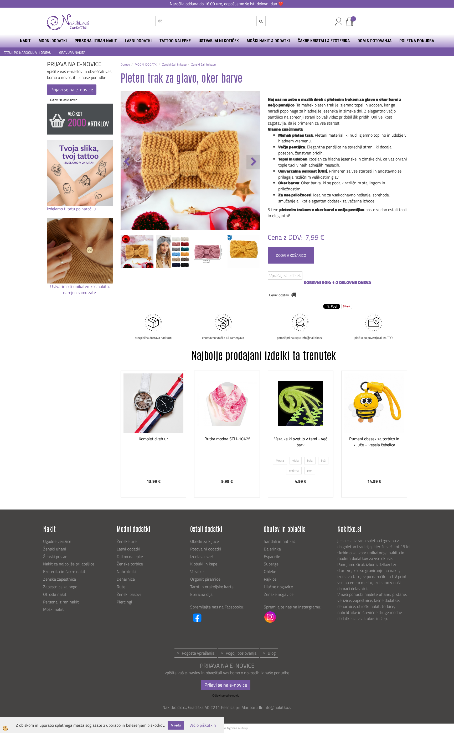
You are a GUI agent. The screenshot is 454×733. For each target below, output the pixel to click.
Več (153, 413)
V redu (176, 725)
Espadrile (272, 556)
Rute (121, 587)
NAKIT (25, 40)
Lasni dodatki (128, 549)
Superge (271, 564)
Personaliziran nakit (61, 602)
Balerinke (272, 549)
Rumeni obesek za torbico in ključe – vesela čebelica (374, 442)
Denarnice (126, 579)
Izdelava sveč (202, 556)
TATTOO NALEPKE (175, 40)
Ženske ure (127, 541)
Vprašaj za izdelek (285, 275)
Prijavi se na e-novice (71, 89)
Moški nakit (54, 609)
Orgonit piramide (205, 579)
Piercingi (124, 602)
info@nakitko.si (278, 707)
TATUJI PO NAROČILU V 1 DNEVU (27, 52)
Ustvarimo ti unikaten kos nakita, (80, 286)
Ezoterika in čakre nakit (64, 571)
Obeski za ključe (204, 541)
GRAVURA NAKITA (72, 52)
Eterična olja (201, 594)
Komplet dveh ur (153, 439)
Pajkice (270, 579)
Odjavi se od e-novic (63, 99)
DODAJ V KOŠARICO (291, 255)
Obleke (270, 571)
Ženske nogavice (278, 594)
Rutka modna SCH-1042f (227, 439)
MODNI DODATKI (53, 40)
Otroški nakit (54, 594)
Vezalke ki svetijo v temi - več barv (300, 442)
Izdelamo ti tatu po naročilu (72, 209)
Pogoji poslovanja (241, 653)
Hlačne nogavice (278, 587)
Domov (125, 64)
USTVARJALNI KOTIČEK (219, 40)
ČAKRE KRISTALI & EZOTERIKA (324, 40)
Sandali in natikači (281, 541)
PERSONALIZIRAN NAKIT (96, 40)
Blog (272, 653)
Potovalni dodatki (205, 549)
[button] (253, 162)
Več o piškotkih (202, 725)
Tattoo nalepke (130, 556)
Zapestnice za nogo (60, 587)
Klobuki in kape (203, 564)
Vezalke (197, 571)
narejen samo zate (80, 292)
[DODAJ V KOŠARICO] (153, 426)
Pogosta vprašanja (198, 653)
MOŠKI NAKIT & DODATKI (268, 40)
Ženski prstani (56, 556)
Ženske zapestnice (60, 579)
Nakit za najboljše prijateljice (68, 564)
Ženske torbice (130, 564)
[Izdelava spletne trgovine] (243, 728)
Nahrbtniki (126, 571)
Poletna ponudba (416, 40)
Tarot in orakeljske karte (212, 587)
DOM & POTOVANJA (374, 40)
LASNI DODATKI (138, 40)
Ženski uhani (55, 549)
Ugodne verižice (57, 541)
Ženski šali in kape (174, 64)
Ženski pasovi (129, 594)
